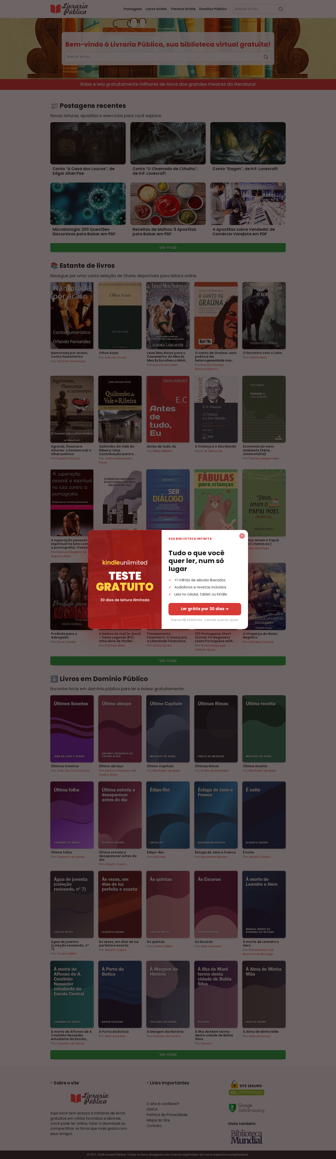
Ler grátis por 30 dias (205, 609)
